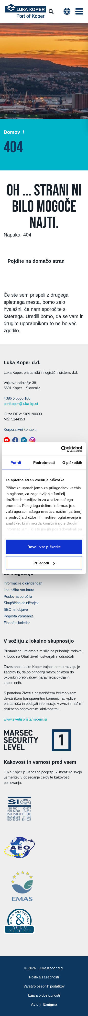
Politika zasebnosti (44, 977)
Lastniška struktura (19, 590)
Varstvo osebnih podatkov (44, 986)
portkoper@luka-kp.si (21, 404)
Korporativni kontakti (20, 429)
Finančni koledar (17, 623)
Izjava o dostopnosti (44, 995)
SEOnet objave (16, 609)
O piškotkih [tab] (72, 462)
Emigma (50, 1004)
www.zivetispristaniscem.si (25, 719)
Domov (12, 132)
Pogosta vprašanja (18, 616)
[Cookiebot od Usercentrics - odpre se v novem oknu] (62, 449)
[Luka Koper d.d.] (25, 11)
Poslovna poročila (18, 596)
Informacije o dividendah (23, 583)
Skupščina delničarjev (21, 603)
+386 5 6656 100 (17, 398)
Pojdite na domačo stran (36, 261)
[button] (79, 11)
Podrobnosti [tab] (44, 462)
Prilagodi (41, 563)
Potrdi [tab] (16, 462)
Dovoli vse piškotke (44, 547)
